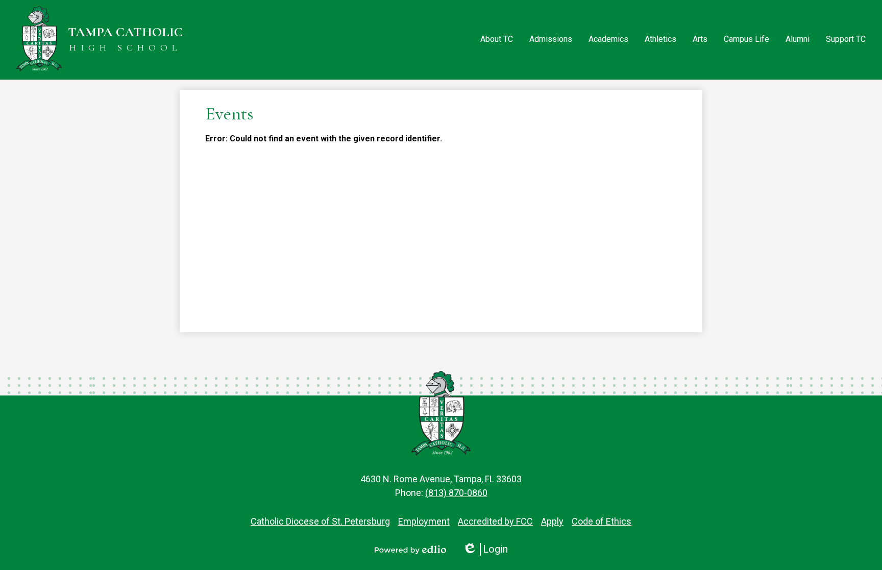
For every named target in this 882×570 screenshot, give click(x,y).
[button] (496, 40)
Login (485, 549)
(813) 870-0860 (456, 492)
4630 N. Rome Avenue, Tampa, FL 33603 (441, 479)
